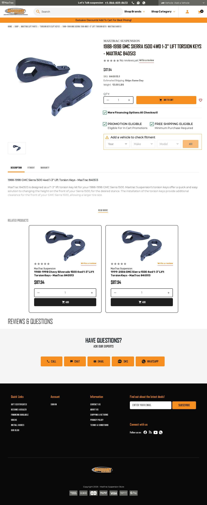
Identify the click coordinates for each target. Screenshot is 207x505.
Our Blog (15, 430)
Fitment (31, 167)
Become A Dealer (19, 409)
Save (200, 100)
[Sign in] (187, 11)
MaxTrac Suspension (122, 41)
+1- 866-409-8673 (116, 2)
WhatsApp (152, 361)
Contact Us (95, 404)
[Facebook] (145, 432)
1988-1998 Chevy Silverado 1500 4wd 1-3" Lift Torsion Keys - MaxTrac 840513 (64, 273)
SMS (126, 361)
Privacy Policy (96, 420)
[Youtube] (155, 432)
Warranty (45, 167)
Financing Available (20, 414)
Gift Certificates (19, 404)
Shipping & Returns (99, 414)
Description (16, 167)
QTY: (106, 94)
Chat (77, 361)
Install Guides (17, 425)
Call (53, 361)
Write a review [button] (146, 60)
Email (101, 361)
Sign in (54, 404)
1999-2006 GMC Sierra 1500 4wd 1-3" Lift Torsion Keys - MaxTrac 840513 (137, 273)
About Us (94, 409)
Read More (103, 210)
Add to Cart (154, 101)
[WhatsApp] (161, 433)
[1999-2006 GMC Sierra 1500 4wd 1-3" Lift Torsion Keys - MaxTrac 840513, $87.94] (141, 245)
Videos (14, 420)
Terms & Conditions (99, 425)
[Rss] (150, 432)
